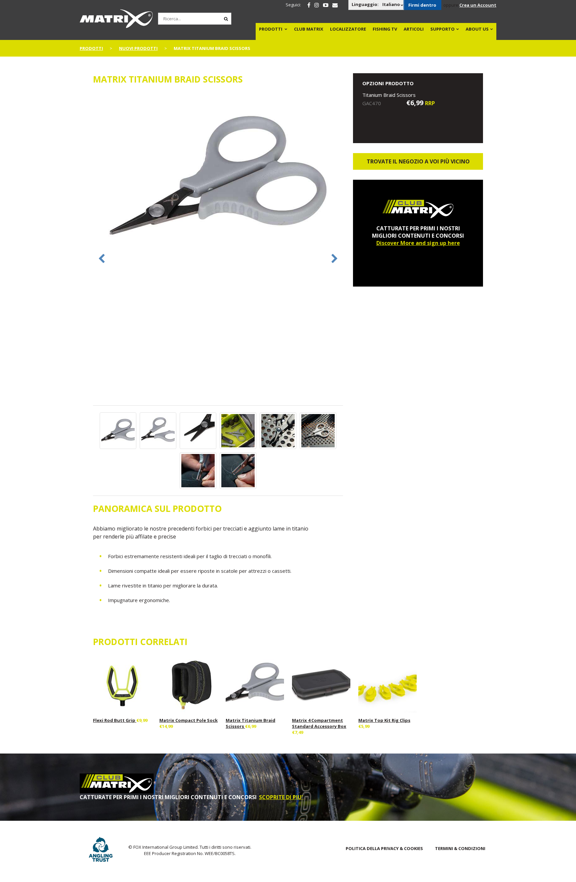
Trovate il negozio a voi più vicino (418, 161)
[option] (218, 176)
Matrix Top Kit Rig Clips (384, 720)
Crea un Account (477, 5)
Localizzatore (348, 29)
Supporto (442, 29)
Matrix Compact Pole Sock (188, 720)
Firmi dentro (422, 5)
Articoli (414, 29)
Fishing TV (385, 29)
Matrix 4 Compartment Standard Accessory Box (319, 723)
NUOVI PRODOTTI (138, 48)
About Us (477, 29)
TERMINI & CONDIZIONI (460, 848)
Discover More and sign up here (418, 243)
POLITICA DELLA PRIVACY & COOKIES (384, 848)
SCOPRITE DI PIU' (281, 797)
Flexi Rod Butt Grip (114, 720)
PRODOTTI (270, 29)
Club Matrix (308, 29)
